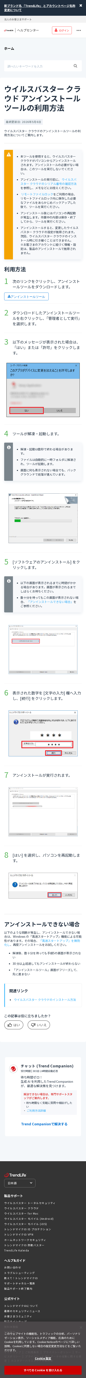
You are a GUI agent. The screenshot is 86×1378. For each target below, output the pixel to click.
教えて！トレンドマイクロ (21, 1278)
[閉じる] (81, 1327)
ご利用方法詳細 (36, 1111)
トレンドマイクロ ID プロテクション (27, 1229)
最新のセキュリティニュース (22, 1311)
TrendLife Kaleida (16, 1250)
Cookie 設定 (43, 1358)
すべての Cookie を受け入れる (43, 1370)
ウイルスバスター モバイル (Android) (29, 1218)
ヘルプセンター (28, 30)
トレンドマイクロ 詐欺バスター (24, 1245)
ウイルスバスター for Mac (21, 1213)
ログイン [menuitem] (64, 30)
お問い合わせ (12, 1267)
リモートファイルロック (37, 194)
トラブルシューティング (19, 1273)
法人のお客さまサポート (18, 19)
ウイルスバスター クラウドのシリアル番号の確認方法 (48, 181)
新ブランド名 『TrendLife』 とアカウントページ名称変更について (39, 8)
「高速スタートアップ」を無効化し (42, 943)
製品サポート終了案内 (18, 1288)
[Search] (75, 66)
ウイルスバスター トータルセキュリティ (30, 1203)
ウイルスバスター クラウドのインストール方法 (45, 1000)
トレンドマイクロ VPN (18, 1234)
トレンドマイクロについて (21, 1305)
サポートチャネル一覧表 (19, 1283)
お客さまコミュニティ (18, 1316)
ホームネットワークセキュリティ (25, 1240)
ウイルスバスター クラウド (21, 1208)
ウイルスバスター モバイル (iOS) (25, 1224)
